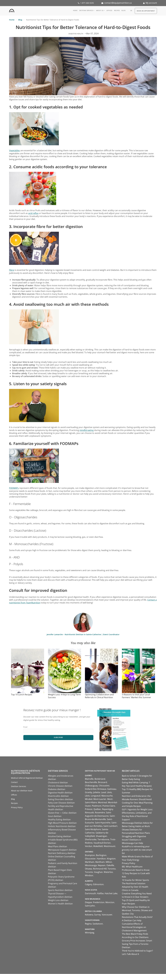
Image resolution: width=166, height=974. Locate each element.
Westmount (109, 846)
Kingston (111, 858)
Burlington (101, 855)
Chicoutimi (104, 785)
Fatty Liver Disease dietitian (61, 802)
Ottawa (88, 868)
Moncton (109, 902)
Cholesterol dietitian (58, 782)
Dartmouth (90, 893)
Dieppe (88, 902)
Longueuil (95, 795)
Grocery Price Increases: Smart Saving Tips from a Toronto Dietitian (137, 944)
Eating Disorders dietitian (60, 799)
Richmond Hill (100, 868)
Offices (109, 10)
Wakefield (98, 846)
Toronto (112, 868)
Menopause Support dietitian (62, 849)
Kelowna (89, 914)
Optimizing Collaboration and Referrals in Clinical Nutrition (99, 696)
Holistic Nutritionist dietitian (62, 826)
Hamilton (101, 858)
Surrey (97, 914)
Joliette (96, 792)
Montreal (102, 802)
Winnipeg (89, 932)
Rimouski (89, 812)
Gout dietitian (54, 816)
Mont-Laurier (99, 799)
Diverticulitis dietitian (58, 796)
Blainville (89, 778)
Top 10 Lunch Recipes (21, 694)
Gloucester (90, 858)
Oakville (110, 865)
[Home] (11, 10)
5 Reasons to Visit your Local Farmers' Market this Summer (136, 696)
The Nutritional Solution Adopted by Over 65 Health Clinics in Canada (135, 887)
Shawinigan (101, 836)
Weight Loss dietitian (58, 900)
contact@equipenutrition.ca (118, 2)
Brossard (102, 782)
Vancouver (107, 914)
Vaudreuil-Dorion (102, 842)
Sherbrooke (90, 839)
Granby (88, 792)
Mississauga (91, 865)
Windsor (89, 875)
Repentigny (107, 809)
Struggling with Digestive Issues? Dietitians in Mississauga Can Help (134, 839)
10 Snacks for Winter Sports (135, 880)
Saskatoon (98, 923)
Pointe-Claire (108, 805)
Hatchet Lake (111, 893)
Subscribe (58, 737)
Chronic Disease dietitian (60, 785)
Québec (97, 809)
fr (131, 11)
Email (25, 727)
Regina (88, 923)
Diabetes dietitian (56, 789)
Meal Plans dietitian (57, 846)
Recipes (117, 10)
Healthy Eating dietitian (59, 819)
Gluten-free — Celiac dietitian (62, 812)
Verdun (88, 846)
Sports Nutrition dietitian (60, 890)
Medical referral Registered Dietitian (27, 778)
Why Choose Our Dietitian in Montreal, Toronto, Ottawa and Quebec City (137, 910)
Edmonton (98, 884)
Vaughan (98, 872)
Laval (103, 792)
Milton (109, 862)
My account (151, 2)
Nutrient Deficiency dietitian (61, 853)
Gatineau (111, 789)
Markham (89, 862)
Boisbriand (100, 778)
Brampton (90, 855)
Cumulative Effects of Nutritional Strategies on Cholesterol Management (134, 927)
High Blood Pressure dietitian (62, 822)
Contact (14, 782)
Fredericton (98, 902)
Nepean (101, 865)
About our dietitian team (21, 790)
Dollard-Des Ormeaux (95, 789)
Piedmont (96, 805)
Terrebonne (103, 839)
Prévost (88, 809)
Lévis (109, 792)
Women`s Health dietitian (60, 903)
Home (75, 10)
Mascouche (107, 795)
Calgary (88, 884)
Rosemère (100, 812)
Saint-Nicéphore (93, 829)
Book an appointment (146, 11)
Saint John (90, 905)
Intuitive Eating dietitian (59, 836)
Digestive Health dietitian (60, 792)
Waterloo (108, 872)
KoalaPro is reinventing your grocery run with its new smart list (137, 850)
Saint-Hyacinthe (102, 822)
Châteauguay (91, 785)
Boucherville (91, 782)
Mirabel (88, 799)
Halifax (100, 893)
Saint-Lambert (110, 826)
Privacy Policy (17, 807)
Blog (124, 10)
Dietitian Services (86, 10)
